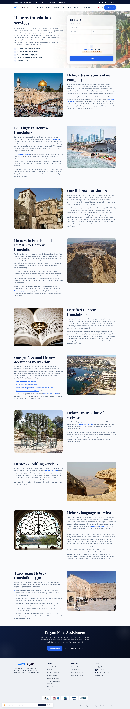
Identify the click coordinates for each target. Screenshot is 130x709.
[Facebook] (99, 2)
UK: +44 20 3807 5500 (75, 648)
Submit (91, 58)
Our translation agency (22, 154)
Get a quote (110, 7)
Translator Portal (75, 669)
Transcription (50, 669)
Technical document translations (27, 391)
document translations (51, 394)
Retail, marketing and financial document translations (34, 388)
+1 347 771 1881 (103, 669)
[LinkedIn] (106, 2)
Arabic (93, 526)
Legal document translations (26, 381)
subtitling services (51, 471)
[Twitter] (102, 2)
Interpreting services (53, 678)
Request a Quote (55, 648)
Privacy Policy (93, 706)
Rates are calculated (21, 291)
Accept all (42, 705)
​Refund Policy (84, 706)
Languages (48, 7)
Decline (49, 705)
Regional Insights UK (77, 672)
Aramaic (102, 526)
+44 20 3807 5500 (104, 672)
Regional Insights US (77, 675)
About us (38, 7)
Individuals (76, 7)
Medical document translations (27, 385)
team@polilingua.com (101, 667)
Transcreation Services (53, 667)
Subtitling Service (52, 675)
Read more (34, 705)
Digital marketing (51, 689)
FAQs (100, 706)
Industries (66, 7)
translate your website (85, 424)
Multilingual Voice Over (53, 672)
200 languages (54, 139)
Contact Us (86, 7)
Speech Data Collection (53, 686)
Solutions (57, 7)
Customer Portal (75, 667)
